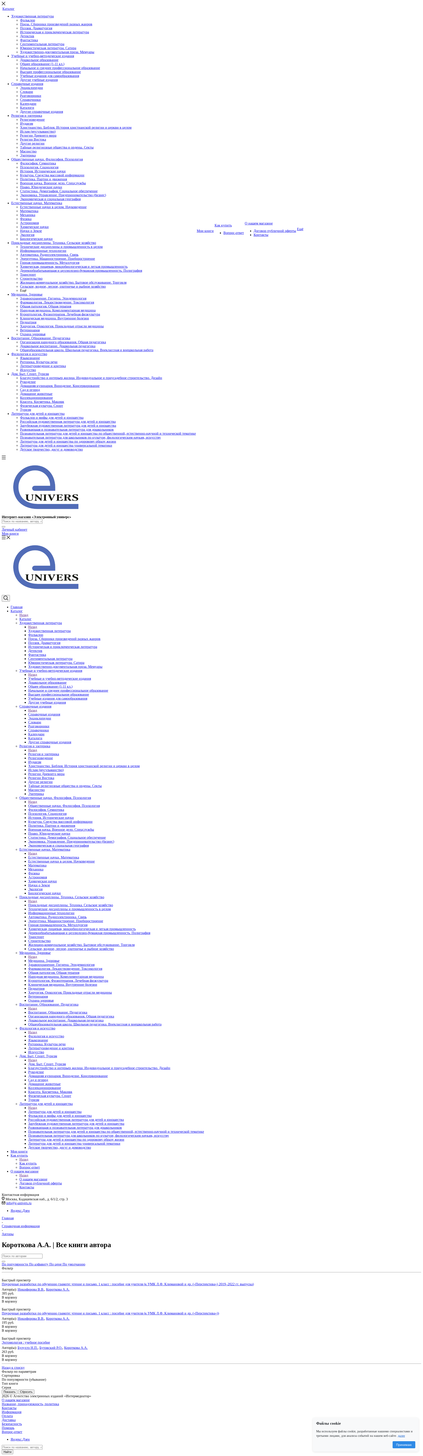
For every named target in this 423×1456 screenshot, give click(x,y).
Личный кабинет (14, 529)
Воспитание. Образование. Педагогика (57, 1012)
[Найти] (3, 526)
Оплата (7, 1416)
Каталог (25, 619)
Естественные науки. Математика (53, 857)
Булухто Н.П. (28, 1348)
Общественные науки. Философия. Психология (64, 806)
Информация (11, 1412)
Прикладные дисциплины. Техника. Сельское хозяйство (70, 905)
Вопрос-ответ (12, 1432)
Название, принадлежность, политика (30, 1404)
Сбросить (26, 1392)
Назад (23, 615)
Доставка (9, 1420)
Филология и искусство (46, 1036)
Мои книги (10, 533)
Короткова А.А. (58, 1289)
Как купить (28, 1163)
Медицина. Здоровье (43, 961)
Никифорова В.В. (31, 1289)
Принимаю (404, 1445)
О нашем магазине (33, 1179)
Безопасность (12, 1424)
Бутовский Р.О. (50, 1348)
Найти (7, 1452)
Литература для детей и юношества (55, 1112)
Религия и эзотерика (43, 754)
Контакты (9, 1408)
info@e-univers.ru (19, 1203)
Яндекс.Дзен (20, 1210)
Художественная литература (49, 631)
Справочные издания (44, 714)
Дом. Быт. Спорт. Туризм (47, 1064)
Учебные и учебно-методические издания (59, 678)
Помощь (8, 1428)
